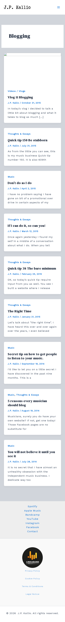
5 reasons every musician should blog (27, 403)
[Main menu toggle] (58, 7)
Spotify (32, 506)
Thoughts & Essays (19, 134)
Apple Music (32, 510)
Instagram (32, 523)
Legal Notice (32, 594)
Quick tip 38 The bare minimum (32, 268)
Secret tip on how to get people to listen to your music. (32, 356)
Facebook (32, 527)
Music (11, 176)
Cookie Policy (32, 579)
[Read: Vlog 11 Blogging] (32, 68)
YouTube (32, 518)
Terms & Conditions (32, 586)
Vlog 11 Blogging (20, 97)
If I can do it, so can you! (27, 225)
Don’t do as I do (20, 183)
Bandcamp (32, 514)
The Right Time (20, 311)
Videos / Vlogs (16, 91)
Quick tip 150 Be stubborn (27, 140)
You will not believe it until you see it (31, 454)
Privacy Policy (32, 571)
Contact (32, 531)
